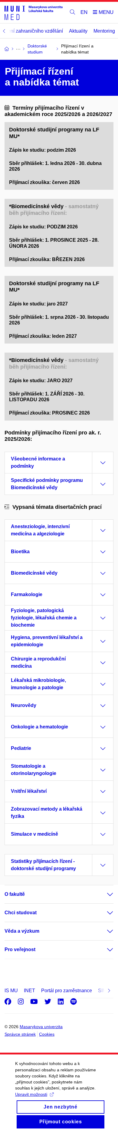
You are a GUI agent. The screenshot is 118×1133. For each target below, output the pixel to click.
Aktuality (78, 31)
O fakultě (15, 894)
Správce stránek (20, 1034)
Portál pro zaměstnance (66, 990)
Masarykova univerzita (41, 1026)
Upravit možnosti (31, 1094)
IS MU (11, 990)
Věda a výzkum (22, 931)
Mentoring (104, 31)
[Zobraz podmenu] (104, 894)
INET (29, 990)
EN (83, 12)
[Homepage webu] (34, 12)
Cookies (46, 1034)
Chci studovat (21, 912)
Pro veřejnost (20, 949)
